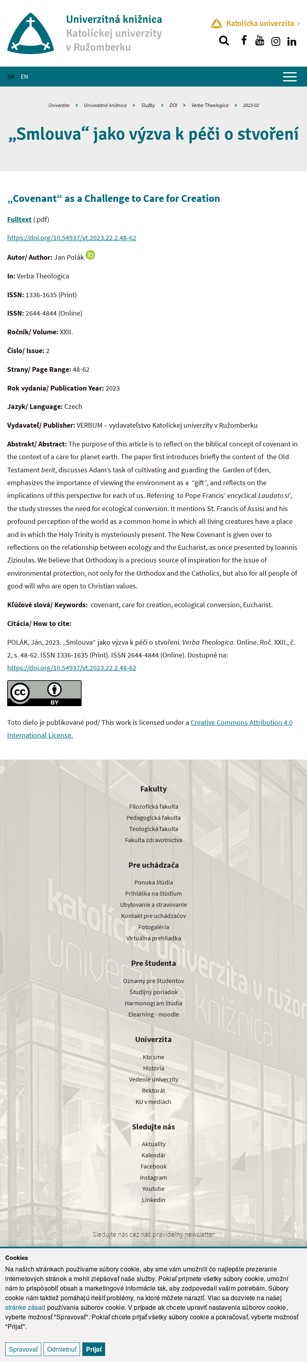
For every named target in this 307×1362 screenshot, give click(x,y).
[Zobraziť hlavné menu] (290, 77)
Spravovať (23, 1349)
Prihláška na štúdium (153, 893)
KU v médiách (153, 1101)
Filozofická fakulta (153, 806)
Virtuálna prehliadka (153, 938)
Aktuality (153, 1144)
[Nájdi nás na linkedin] (292, 40)
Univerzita (59, 105)
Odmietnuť (61, 1349)
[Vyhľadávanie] (224, 40)
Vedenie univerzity (153, 1079)
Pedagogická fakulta (153, 817)
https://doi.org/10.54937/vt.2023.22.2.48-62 (71, 237)
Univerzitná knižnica (105, 105)
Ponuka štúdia (153, 882)
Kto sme (153, 1057)
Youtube (153, 1188)
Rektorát (153, 1090)
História (153, 1068)
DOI (173, 105)
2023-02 (251, 105)
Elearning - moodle (153, 1014)
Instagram (153, 1177)
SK (10, 76)
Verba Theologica (210, 105)
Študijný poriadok (154, 992)
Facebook (154, 1166)
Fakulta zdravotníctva (153, 840)
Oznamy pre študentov (153, 981)
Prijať (94, 1349)
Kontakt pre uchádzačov (153, 916)
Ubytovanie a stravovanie (153, 904)
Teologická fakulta (153, 829)
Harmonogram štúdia (153, 1003)
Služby (148, 105)
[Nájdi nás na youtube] (260, 40)
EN (24, 76)
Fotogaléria (153, 927)
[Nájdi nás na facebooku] (244, 40)
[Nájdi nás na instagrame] (276, 40)
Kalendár (154, 1155)
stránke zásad (25, 1307)
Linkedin (153, 1200)
